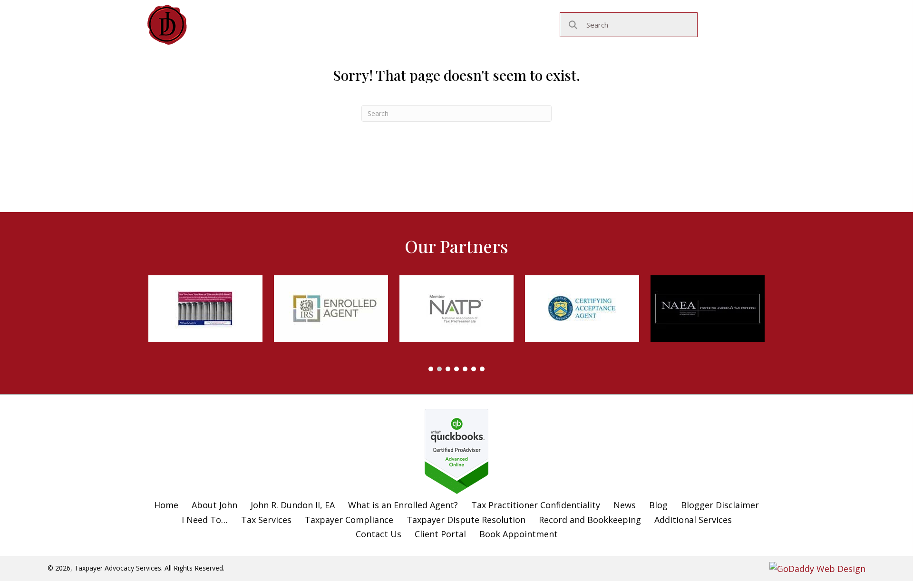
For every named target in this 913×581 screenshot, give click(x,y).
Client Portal (440, 534)
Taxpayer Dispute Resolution (466, 519)
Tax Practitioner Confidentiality (535, 505)
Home (166, 505)
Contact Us (378, 534)
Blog (658, 505)
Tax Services (266, 519)
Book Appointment (518, 534)
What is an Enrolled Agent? (403, 505)
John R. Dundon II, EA (293, 505)
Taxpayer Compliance (349, 519)
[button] (430, 369)
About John (214, 505)
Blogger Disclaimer (720, 505)
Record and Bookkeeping (590, 519)
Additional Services (693, 519)
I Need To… (205, 519)
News (624, 505)
